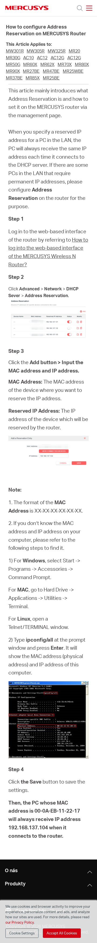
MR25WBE (73, 71)
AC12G (57, 57)
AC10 (28, 57)
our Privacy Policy (19, 922)
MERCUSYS (26, 8)
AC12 (42, 57)
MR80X (82, 64)
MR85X (33, 78)
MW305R (35, 51)
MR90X (13, 71)
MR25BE (51, 78)
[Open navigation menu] (89, 8)
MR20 (74, 51)
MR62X (47, 64)
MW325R (56, 51)
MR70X (65, 64)
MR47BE (51, 71)
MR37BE (14, 78)
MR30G (13, 57)
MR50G (13, 64)
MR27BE (31, 71)
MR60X (30, 64)
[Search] (80, 8)
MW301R (15, 51)
